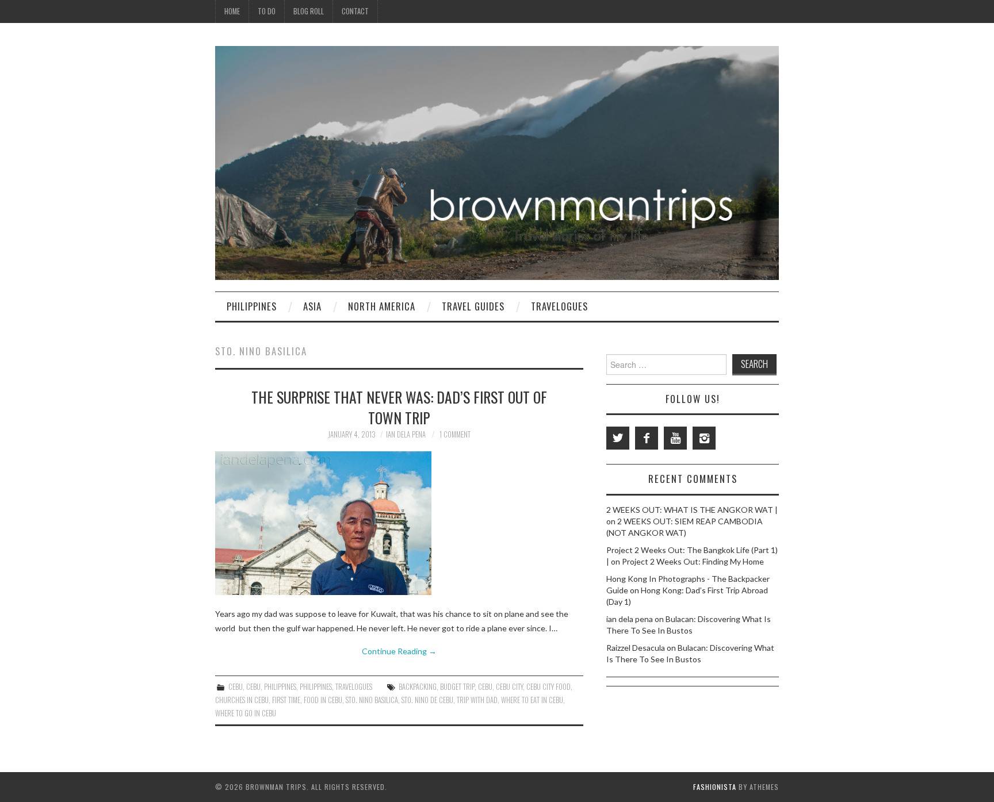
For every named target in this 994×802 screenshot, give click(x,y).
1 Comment (455, 434)
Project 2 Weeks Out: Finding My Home (693, 561)
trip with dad (477, 699)
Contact (355, 11)
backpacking (418, 686)
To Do (267, 11)
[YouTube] (675, 438)
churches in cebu (242, 699)
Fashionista (714, 786)
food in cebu (323, 699)
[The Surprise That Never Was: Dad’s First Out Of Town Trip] (399, 523)
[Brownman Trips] (497, 162)
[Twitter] (617, 438)
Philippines (252, 306)
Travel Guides (473, 306)
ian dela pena (406, 434)
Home (232, 11)
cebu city (509, 686)
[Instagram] (704, 438)
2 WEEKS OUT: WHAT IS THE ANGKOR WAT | (692, 510)
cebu (485, 686)
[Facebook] (646, 438)
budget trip (457, 686)
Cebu (235, 686)
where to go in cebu (245, 713)
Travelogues (559, 306)
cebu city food (548, 686)
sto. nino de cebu (427, 699)
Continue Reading (399, 651)
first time (286, 699)
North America (381, 306)
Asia (312, 306)
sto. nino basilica (372, 699)
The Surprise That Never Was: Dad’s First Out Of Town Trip (399, 407)
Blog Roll (308, 11)
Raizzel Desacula (635, 648)
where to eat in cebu (532, 699)
